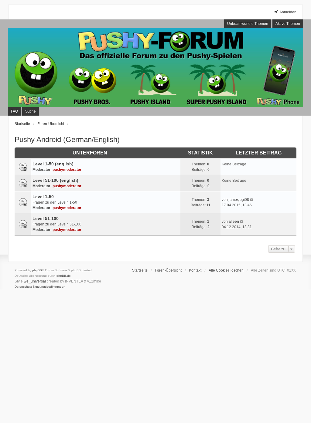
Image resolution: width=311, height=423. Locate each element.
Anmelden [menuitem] (287, 12)
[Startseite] (155, 67)
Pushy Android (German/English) (67, 139)
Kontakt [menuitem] (195, 270)
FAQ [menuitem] (14, 111)
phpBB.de (63, 275)
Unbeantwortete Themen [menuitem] (247, 24)
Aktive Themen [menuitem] (287, 24)
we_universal (35, 281)
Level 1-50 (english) (52, 163)
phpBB (37, 270)
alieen (234, 221)
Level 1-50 (43, 196)
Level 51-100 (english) (55, 180)
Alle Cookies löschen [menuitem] (226, 270)
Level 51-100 (45, 218)
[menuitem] (23, 286)
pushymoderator (67, 170)
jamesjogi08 (239, 200)
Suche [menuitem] (30, 111)
